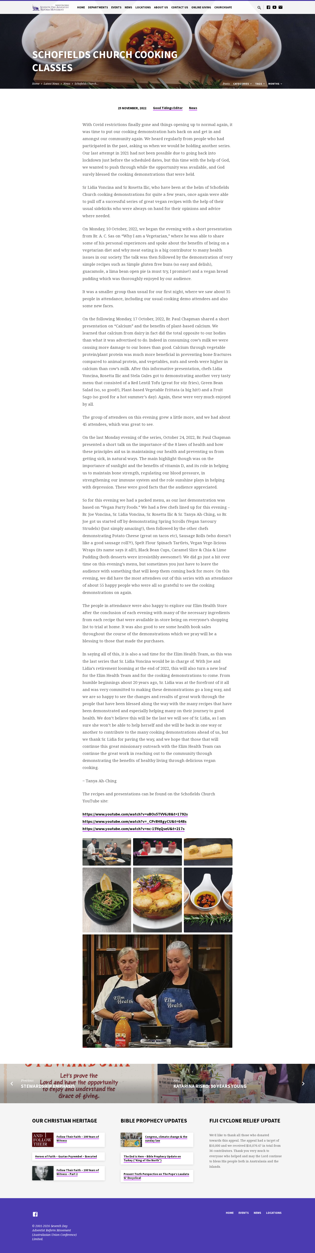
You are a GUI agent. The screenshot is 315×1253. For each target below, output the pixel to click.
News (128, 7)
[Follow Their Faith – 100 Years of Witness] (43, 1140)
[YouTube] (274, 7)
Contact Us (179, 7)
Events (116, 7)
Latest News (51, 83)
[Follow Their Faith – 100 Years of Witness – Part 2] (43, 1173)
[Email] (280, 7)
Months (274, 83)
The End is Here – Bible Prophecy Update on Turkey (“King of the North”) (152, 1158)
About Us (161, 7)
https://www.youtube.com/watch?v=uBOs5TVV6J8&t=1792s (135, 814)
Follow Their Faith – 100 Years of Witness (78, 1138)
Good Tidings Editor (168, 108)
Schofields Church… (87, 83)
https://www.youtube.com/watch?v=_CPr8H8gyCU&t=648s (134, 821)
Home (81, 7)
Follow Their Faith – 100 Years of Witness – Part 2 (78, 1172)
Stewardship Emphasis (48, 1086)
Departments (98, 7)
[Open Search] (259, 7)
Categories (241, 83)
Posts (226, 83)
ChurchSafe (223, 7)
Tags (258, 83)
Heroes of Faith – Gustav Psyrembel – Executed (66, 1156)
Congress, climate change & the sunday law (166, 1138)
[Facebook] (268, 7)
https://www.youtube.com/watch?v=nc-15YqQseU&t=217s (133, 828)
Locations (143, 7)
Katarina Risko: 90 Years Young (210, 1086)
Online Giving (201, 7)
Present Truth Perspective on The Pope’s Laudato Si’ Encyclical (156, 1176)
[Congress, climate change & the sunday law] (131, 1140)
